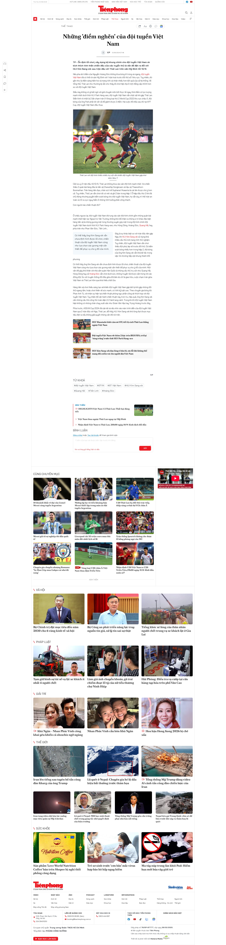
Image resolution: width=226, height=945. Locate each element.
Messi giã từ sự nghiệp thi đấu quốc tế (51, 537)
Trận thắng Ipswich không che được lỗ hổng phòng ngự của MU (134, 537)
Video (183, 19)
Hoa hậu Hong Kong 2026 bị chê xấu (164, 733)
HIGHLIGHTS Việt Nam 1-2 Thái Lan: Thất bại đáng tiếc (102, 410)
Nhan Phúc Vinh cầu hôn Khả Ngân (110, 731)
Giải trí (147, 19)
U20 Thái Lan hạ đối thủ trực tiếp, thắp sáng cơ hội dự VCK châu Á (133, 504)
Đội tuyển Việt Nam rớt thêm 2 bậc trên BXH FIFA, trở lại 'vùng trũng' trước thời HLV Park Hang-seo (119, 337)
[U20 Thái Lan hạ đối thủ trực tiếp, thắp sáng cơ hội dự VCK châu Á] (135, 489)
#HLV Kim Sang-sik (134, 385)
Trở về (4, 90)
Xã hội (42, 19)
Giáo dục (156, 19)
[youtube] (191, 2)
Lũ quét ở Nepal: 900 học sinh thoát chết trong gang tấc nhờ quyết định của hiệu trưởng (92, 819)
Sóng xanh (60, 19)
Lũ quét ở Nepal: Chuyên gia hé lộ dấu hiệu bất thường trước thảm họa (111, 781)
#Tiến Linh (93, 390)
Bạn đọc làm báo (47, 939)
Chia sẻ (4, 70)
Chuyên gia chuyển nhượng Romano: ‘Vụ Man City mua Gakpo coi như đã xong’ (51, 570)
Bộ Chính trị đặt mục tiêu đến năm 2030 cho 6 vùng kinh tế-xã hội (56, 629)
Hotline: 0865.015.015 (79, 2)
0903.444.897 (104, 916)
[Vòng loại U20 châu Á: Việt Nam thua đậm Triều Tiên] (93, 553)
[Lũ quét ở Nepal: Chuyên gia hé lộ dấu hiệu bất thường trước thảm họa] (113, 761)
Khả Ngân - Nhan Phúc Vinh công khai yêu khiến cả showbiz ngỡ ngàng (58, 733)
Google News (161, 26)
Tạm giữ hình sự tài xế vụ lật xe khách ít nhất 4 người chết (59, 681)
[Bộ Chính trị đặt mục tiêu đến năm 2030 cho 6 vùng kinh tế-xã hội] (59, 609)
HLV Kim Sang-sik (130, 236)
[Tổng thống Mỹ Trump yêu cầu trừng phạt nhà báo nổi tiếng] (133, 802)
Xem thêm (191, 19)
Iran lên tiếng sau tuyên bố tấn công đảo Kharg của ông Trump (57, 781)
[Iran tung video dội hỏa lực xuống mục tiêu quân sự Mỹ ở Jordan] (51, 802)
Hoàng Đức (94, 274)
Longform (109, 895)
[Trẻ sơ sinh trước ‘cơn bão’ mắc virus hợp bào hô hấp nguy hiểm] (113, 847)
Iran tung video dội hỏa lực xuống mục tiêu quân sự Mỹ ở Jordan (49, 817)
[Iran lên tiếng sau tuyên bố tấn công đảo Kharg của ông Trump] (59, 761)
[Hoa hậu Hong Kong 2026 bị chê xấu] (167, 713)
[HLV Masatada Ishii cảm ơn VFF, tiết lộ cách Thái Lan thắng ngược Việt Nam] (82, 324)
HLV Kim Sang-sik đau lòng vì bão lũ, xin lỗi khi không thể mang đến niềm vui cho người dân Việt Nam (119, 352)
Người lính (125, 19)
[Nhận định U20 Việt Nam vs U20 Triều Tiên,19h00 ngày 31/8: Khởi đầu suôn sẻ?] (135, 553)
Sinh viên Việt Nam (119, 2)
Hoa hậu (175, 19)
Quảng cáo (160, 2)
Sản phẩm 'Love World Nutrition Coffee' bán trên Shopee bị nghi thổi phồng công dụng (57, 869)
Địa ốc (69, 19)
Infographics (128, 895)
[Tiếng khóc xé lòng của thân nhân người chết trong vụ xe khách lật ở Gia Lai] (167, 609)
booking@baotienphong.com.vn (79, 919)
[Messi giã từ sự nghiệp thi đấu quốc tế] (52, 522)
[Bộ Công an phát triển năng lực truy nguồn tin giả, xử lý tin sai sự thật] (113, 609)
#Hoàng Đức (108, 390)
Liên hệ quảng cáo (73, 913)
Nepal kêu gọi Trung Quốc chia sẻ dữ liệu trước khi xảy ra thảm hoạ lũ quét (174, 819)
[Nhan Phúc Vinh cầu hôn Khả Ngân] (113, 713)
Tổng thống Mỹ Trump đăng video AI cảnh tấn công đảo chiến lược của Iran (165, 783)
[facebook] (187, 2)
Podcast (90, 895)
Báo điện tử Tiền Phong (113, 10)
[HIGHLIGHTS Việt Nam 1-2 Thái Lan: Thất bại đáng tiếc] (143, 410)
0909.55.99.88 (73, 916)
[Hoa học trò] (190, 888)
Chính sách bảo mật (172, 913)
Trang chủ (35, 19)
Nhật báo (55, 895)
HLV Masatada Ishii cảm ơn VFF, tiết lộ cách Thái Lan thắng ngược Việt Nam (120, 323)
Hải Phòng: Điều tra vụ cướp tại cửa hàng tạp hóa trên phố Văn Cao (164, 681)
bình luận (156, 26)
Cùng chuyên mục (46, 474)
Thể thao (114, 19)
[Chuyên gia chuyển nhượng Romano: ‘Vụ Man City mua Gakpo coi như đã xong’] (52, 553)
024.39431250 (41, 921)
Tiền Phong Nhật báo (100, 2)
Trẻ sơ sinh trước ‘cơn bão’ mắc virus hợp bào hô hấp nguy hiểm (111, 867)
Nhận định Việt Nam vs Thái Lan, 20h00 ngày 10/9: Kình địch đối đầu (112, 424)
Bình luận (4, 83)
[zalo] (148, 919)
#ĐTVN (100, 385)
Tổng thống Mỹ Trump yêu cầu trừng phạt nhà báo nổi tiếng (133, 817)
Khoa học (165, 19)
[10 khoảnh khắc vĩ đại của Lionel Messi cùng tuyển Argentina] (52, 489)
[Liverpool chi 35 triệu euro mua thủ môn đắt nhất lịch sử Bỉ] (93, 522)
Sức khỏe (77, 19)
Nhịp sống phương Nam (60, 907)
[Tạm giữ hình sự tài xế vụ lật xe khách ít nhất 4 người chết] (59, 661)
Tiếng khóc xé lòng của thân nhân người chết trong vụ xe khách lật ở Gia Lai (166, 630)
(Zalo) (82, 916)
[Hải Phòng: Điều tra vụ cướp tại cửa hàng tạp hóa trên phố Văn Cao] (167, 661)
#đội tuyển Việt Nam (84, 385)
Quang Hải (143, 225)
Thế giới (87, 19)
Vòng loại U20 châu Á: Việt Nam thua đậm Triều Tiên (91, 569)
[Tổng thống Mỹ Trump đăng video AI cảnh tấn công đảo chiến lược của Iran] (167, 761)
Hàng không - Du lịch (165, 903)
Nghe (4, 63)
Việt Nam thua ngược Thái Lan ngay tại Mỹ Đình (102, 419)
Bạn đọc (142, 903)
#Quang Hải (79, 390)
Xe (132, 19)
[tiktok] (141, 919)
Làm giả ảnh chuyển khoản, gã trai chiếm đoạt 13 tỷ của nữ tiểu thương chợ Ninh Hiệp (110, 682)
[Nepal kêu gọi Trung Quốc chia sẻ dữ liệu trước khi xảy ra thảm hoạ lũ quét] (174, 802)
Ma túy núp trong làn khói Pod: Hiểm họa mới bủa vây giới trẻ (165, 867)
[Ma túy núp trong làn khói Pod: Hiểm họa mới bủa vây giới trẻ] (167, 847)
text (145, 26)
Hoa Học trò (135, 2)
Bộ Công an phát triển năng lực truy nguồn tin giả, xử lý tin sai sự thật (110, 629)
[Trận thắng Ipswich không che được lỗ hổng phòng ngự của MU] (135, 522)
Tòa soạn (148, 2)
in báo (150, 26)
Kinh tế (50, 19)
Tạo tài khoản (93, 435)
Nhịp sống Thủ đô (39, 907)
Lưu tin (4, 76)
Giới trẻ (96, 19)
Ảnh (70, 895)
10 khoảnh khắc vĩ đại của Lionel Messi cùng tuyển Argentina (49, 504)
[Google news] (155, 919)
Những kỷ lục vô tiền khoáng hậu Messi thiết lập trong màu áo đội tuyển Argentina (91, 505)
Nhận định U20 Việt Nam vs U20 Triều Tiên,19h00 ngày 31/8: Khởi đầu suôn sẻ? (135, 570)
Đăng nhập (77, 435)
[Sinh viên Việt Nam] (175, 888)
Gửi (145, 448)
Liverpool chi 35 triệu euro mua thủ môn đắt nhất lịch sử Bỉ (92, 537)
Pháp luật (105, 19)
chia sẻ (139, 26)
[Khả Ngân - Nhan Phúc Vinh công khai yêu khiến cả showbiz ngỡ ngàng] (59, 713)
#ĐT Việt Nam (114, 385)
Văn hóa (139, 19)
